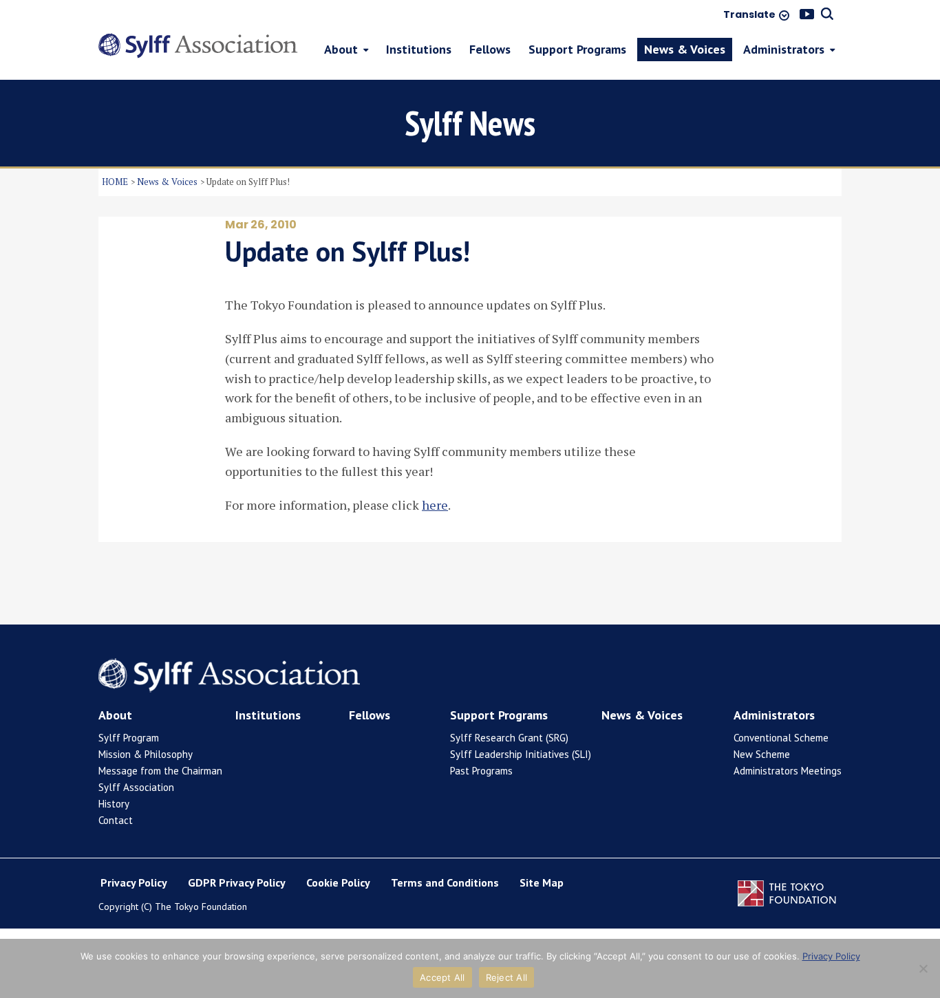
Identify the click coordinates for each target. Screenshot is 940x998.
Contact (115, 820)
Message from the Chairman (160, 770)
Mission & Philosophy (145, 754)
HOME (115, 181)
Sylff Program (128, 737)
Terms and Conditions (445, 882)
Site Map (542, 882)
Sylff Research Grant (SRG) (509, 737)
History (113, 803)
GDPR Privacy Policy (237, 882)
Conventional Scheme (781, 737)
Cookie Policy (338, 882)
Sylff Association (136, 787)
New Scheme (762, 754)
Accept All (442, 977)
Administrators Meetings (788, 770)
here (435, 505)
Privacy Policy (133, 882)
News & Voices (167, 181)
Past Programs (481, 770)
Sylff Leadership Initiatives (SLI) (520, 754)
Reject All (507, 977)
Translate (749, 15)
